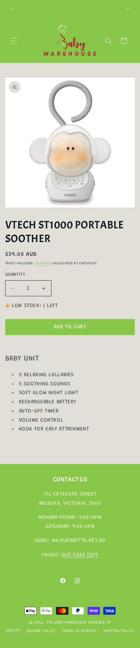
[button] (13, 40)
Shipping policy (118, 631)
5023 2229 (85, 555)
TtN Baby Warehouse (66, 623)
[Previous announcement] (12, 9)
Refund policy (41, 631)
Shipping (43, 263)
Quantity (15, 274)
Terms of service (79, 631)
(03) (67, 555)
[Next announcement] (127, 9)
